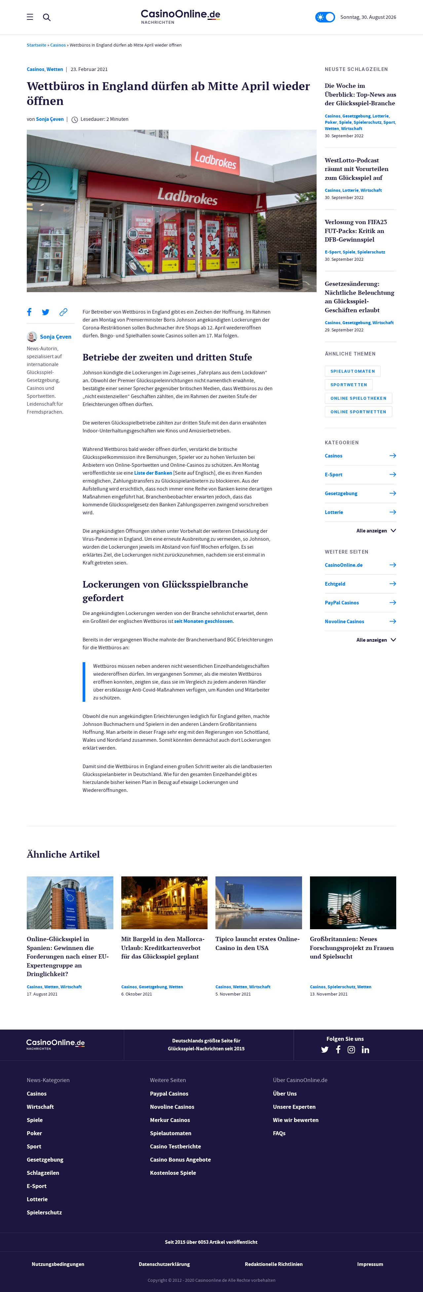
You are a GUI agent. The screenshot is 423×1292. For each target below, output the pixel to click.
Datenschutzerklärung (164, 1264)
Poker (331, 122)
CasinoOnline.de (344, 564)
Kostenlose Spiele (173, 1173)
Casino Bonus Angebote (180, 1160)
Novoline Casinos (344, 621)
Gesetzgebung (356, 116)
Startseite (36, 45)
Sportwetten (348, 384)
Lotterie (380, 116)
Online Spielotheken (358, 397)
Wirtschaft (351, 128)
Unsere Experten (294, 1107)
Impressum (370, 1264)
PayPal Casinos (342, 602)
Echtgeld (335, 583)
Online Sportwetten (358, 411)
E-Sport (333, 252)
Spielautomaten (352, 370)
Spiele (345, 122)
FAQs (279, 1133)
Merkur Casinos (170, 1120)
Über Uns (285, 1094)
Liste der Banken (153, 472)
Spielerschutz (367, 122)
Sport (389, 122)
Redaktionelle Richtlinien (274, 1264)
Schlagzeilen (43, 1173)
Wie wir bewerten (296, 1120)
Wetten (55, 69)
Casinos (58, 45)
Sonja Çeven (50, 119)
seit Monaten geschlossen (203, 621)
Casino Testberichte (175, 1146)
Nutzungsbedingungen (58, 1264)
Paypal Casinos (169, 1094)
